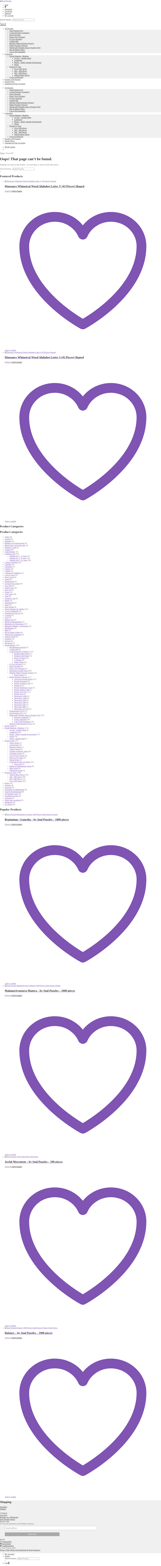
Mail (6, 5)
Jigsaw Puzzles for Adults (14, 609)
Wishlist (3, 1509)
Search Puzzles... (6, 20)
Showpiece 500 (20, 703)
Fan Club (8, 586)
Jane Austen (9, 607)
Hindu (7, 601)
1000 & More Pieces (21, 75)
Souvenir (8, 787)
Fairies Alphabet (20, 720)
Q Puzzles (18, 660)
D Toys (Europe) (15, 39)
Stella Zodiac (19, 662)
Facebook (8, 11)
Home (2, 153)
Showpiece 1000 (20, 696)
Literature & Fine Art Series (15, 84)
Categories (9, 54)
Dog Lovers (9, 577)
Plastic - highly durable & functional (22, 734)
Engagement (9, 582)
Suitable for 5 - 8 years (17, 558)
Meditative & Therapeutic (14, 624)
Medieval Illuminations (13, 622)
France (7, 592)
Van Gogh (18, 764)
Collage (7, 571)
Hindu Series (14, 760)
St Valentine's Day (11, 794)
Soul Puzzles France (7, 1519)
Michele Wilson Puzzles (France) (21, 43)
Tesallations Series (11, 796)
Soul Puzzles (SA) (16, 31)
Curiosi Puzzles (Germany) (19, 33)
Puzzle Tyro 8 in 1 (21, 692)
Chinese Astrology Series (18, 751)
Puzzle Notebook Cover (23, 688)
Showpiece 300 (20, 700)
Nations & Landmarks (13, 635)
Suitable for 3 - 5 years (17, 556)
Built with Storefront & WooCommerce (25, 1550)
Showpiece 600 (20, 705)
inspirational (9, 603)
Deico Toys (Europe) (17, 37)
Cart (7, 1563)
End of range (19, 675)
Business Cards (10, 548)
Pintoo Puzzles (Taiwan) (18, 46)
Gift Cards (8, 594)
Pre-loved (8, 643)
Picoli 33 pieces (20, 658)
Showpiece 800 (20, 707)
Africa (7, 537)
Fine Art (8, 590)
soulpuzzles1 (7, 1542)
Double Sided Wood (21, 654)
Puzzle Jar (18, 686)
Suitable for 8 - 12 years (18, 560)
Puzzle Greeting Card (22, 683)
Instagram (8, 9)
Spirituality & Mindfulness (14, 790)
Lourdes (8, 615)
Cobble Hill (13, 41)
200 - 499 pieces (15, 777)
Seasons (8, 785)
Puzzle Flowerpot (20, 681)
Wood (16, 65)
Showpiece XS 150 (21, 709)
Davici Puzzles (15, 35)
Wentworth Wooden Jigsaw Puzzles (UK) (25, 48)
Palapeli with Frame (21, 656)
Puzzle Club (9, 726)
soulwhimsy (6, 1544)
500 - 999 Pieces (15, 779)
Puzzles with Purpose (13, 80)
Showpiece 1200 (20, 698)
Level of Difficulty (16, 77)
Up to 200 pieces (20, 69)
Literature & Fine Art (12, 613)
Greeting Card (10, 598)
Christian (8, 565)
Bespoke (8, 541)
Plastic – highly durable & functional (27, 63)
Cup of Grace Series (17, 756)
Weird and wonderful (13, 800)
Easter (7, 579)
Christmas (8, 567)
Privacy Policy (5, 1550)
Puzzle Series (10, 741)
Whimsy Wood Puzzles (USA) (20, 724)
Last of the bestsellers (17, 52)
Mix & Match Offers (17, 50)
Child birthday (10, 552)
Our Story (3, 1515)
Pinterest (8, 14)
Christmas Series (15, 754)
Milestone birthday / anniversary (17, 626)
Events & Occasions (12, 584)
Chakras (8, 550)
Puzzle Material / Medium (19, 56)
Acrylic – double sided (22, 58)
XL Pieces (8, 804)
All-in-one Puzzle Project (23, 679)
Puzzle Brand (10, 645)
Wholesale (8, 802)
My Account (9, 1554)
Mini (6, 630)
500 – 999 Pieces (20, 73)
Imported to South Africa (18, 671)
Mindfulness (9, 628)
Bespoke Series (15, 747)
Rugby (7, 783)
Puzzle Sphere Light (21, 690)
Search (7, 1556)
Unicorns (8, 798)
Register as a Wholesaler (9, 1517)
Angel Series (14, 745)
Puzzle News (9, 82)
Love (7, 618)
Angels (7, 539)
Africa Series (14, 743)
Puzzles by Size (15, 67)
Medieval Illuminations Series (20, 766)
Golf (6, 596)
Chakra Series (14, 749)
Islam (7, 605)
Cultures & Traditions (13, 573)
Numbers (8, 639)
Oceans (7, 641)
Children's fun (10, 554)
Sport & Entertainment (13, 792)
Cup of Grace (10, 575)
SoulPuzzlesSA (8, 1546)
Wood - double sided (17, 739)
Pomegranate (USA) (17, 711)
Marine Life (9, 620)
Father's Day (9, 588)
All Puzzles (9, 29)
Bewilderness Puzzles (17, 647)
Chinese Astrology (12, 562)
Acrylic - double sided (17, 730)
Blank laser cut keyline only (15, 545)
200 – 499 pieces (20, 71)
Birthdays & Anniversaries (14, 543)
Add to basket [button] (17, 191)
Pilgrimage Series (15, 770)
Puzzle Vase (18, 694)
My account (9, 16)
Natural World (10, 637)
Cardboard (18, 60)
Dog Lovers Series (16, 758)
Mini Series (13, 768)
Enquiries (3, 1507)
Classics (8, 569)
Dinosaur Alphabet (21, 717)
